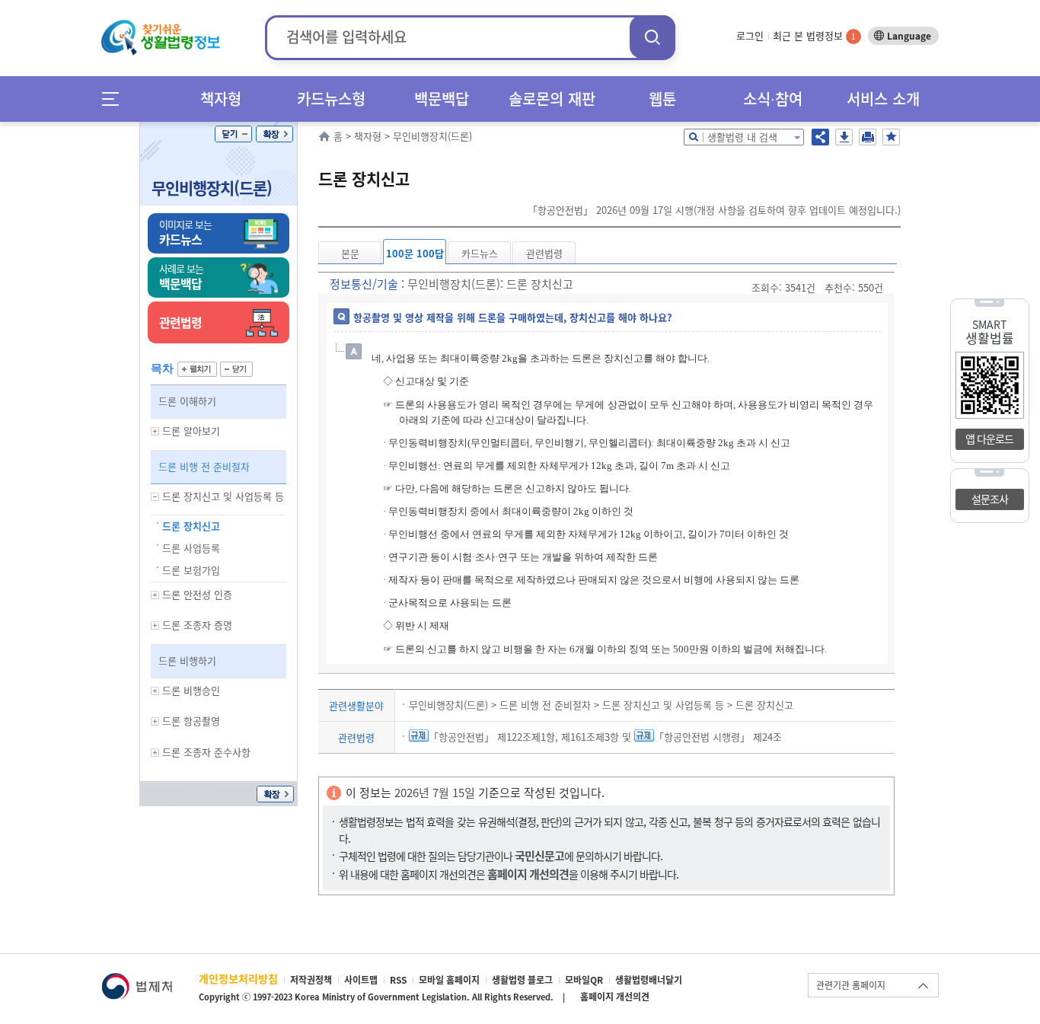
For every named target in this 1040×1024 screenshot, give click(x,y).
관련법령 (544, 253)
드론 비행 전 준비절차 (204, 466)
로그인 (750, 35)
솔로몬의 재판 (552, 99)
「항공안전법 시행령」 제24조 (718, 736)
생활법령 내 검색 (742, 136)
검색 (652, 37)
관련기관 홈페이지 (850, 985)
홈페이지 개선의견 (614, 996)
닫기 (233, 134)
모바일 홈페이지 (449, 980)
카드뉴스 (479, 253)
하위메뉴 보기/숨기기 (155, 431)
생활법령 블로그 (522, 980)
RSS (398, 980)
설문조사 (989, 498)
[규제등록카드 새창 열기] (419, 736)
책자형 (220, 99)
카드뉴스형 (331, 99)
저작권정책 (311, 980)
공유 (820, 137)
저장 (844, 137)
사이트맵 (361, 980)
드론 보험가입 (191, 570)
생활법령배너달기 (648, 980)
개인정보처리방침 (238, 978)
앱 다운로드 (989, 438)
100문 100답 (415, 253)
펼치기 (197, 369)
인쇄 (867, 137)
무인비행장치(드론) (212, 187)
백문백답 (441, 99)
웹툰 (662, 99)
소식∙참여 (772, 99)
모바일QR (584, 980)
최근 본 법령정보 (814, 35)
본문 (350, 253)
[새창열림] (136, 980)
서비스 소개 (883, 99)
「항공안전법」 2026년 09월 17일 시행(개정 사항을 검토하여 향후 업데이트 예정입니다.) (714, 210)
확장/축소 (274, 134)
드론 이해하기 (187, 401)
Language (909, 36)
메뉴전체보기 (115, 98)
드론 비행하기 (187, 660)
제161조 (576, 736)
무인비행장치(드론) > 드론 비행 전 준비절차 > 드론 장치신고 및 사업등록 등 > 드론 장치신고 (601, 704)
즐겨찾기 (891, 137)
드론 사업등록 (191, 548)
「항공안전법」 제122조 (480, 736)
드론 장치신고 (191, 525)
